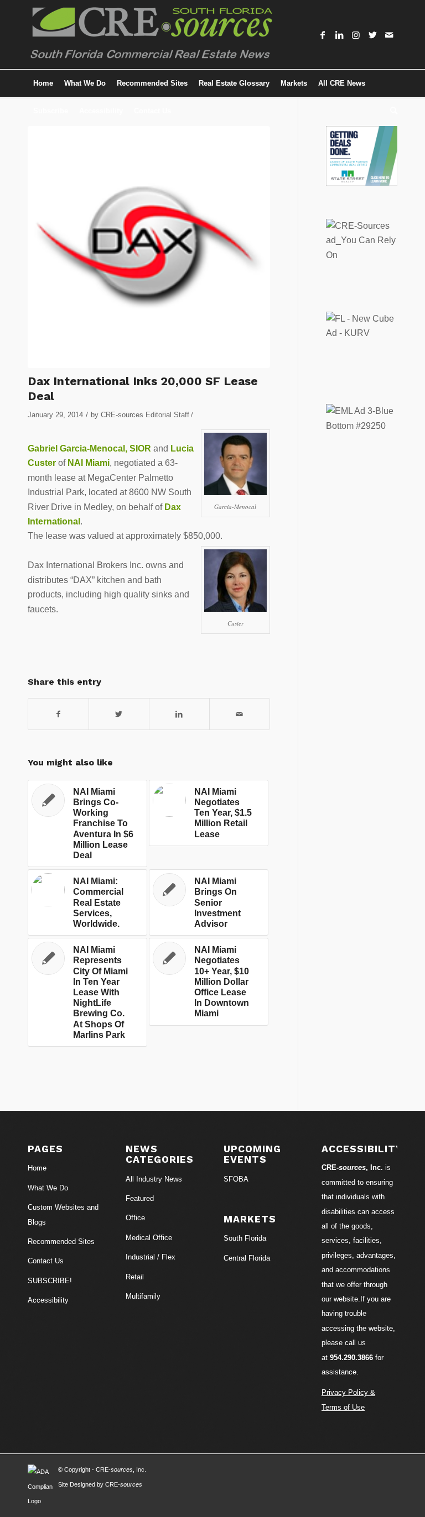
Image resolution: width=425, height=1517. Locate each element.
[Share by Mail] (239, 714)
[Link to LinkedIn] (339, 35)
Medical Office (149, 1237)
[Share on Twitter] (119, 714)
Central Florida (247, 1258)
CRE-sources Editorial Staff (145, 415)
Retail (135, 1277)
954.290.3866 (351, 1357)
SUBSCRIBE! (50, 1281)
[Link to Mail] (389, 35)
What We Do (48, 1188)
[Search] (391, 111)
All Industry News (154, 1179)
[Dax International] (149, 247)
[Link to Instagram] (356, 35)
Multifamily (143, 1296)
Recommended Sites (61, 1241)
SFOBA (236, 1179)
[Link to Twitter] (372, 35)
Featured (140, 1198)
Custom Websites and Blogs (63, 1214)
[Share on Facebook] (58, 714)
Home (37, 1168)
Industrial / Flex (150, 1257)
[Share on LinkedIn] (179, 714)
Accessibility (48, 1300)
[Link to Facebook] (322, 35)
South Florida (245, 1238)
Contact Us (46, 1261)
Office (135, 1218)
